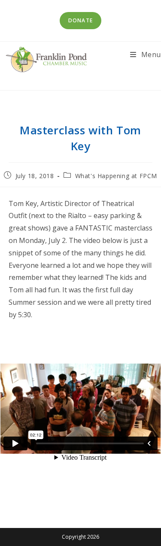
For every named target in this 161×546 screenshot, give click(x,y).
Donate (80, 20)
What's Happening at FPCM (116, 176)
